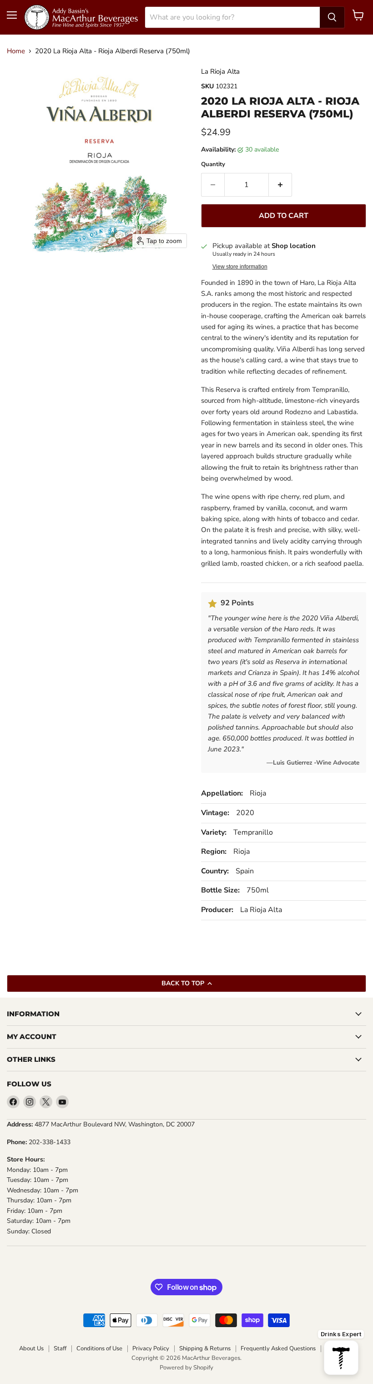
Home (16, 51)
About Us (31, 1348)
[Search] (332, 17)
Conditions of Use (99, 1348)
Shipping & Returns (205, 1348)
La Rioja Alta (220, 71)
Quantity (213, 164)
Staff (60, 1348)
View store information (239, 267)
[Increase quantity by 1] (280, 185)
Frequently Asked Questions (278, 1348)
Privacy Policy (150, 1348)
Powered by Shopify (186, 1368)
